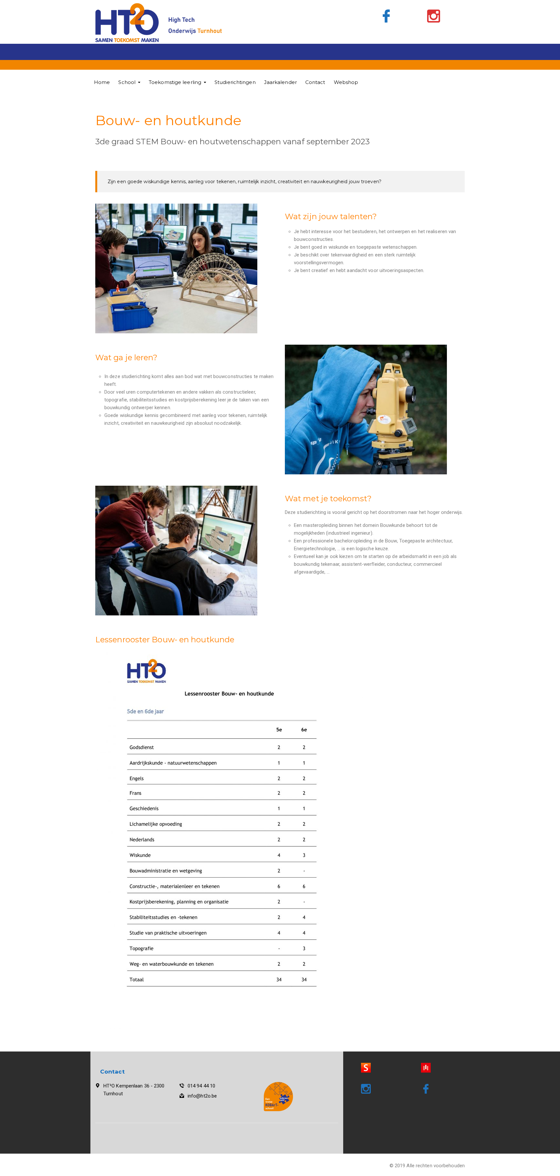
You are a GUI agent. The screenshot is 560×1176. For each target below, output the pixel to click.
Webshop (346, 82)
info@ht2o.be (202, 1096)
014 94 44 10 (201, 1086)
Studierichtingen (235, 82)
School (126, 82)
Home (102, 82)
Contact (315, 82)
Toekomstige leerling (175, 82)
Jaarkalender (280, 82)
